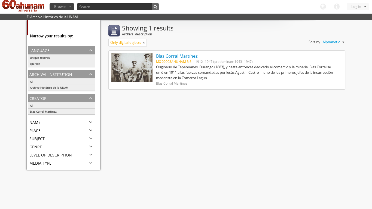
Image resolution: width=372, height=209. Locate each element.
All (31, 82)
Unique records (40, 58)
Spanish (35, 64)
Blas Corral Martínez (43, 111)
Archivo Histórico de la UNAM (49, 88)
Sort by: (315, 41)
